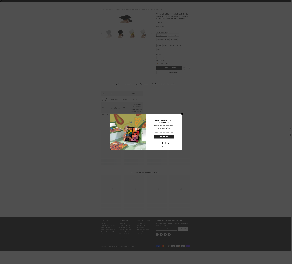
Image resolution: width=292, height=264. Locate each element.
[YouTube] (168, 143)
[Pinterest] (165, 143)
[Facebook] (159, 143)
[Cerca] (182, 114)
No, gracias (165, 146)
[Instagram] (162, 143)
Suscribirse (164, 137)
